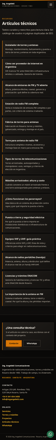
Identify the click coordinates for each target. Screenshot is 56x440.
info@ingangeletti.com (13, 399)
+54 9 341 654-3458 (11, 396)
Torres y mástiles (10, 414)
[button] (51, 5)
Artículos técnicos (10, 422)
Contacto (13, 343)
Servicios (6, 411)
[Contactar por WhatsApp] (50, 434)
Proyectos (7, 418)
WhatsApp (32, 343)
